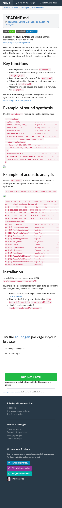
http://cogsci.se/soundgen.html (16, 43)
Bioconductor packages (17, 432)
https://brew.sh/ (16, 297)
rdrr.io (6, 3)
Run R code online (15, 414)
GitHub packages (14, 439)
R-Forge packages (14, 436)
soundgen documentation (12, 392)
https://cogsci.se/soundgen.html (17, 101)
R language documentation (19, 411)
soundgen (22, 337)
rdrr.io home (12, 408)
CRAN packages (14, 429)
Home (7, 8)
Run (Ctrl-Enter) (31, 377)
